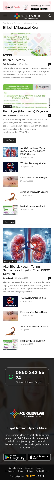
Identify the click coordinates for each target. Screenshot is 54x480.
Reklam (21, 471)
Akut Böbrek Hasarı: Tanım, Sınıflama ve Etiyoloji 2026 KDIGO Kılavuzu (33, 151)
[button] (5, 16)
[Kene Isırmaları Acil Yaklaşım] (10, 181)
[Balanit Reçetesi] (27, 44)
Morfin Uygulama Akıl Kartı (32, 206)
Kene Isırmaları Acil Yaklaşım (33, 177)
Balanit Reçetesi (14, 60)
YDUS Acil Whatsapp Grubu (33, 163)
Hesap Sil (39, 468)
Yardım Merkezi (42, 471)
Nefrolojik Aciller (10, 261)
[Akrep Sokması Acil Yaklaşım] (10, 195)
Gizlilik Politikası (15, 468)
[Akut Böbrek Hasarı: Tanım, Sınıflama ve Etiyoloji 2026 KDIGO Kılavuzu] (10, 152)
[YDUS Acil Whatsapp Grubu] (10, 167)
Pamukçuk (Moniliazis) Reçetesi (25, 111)
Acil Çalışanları (9, 64)
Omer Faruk (8, 278)
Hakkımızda (10, 471)
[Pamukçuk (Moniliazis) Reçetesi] (27, 96)
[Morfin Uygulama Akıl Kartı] (10, 210)
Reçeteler (7, 55)
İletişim (30, 471)
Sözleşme (29, 468)
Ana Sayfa (7, 23)
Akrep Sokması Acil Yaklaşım (34, 192)
